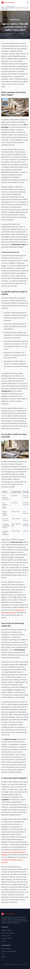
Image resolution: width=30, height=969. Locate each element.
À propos (3, 941)
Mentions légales (5, 948)
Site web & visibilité (6, 938)
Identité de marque (10, 6)
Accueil (2, 6)
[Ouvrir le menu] (27, 2)
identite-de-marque (15, 19)
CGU (2, 954)
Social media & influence (7, 933)
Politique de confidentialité (8, 951)
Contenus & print (5, 935)
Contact (3, 956)
